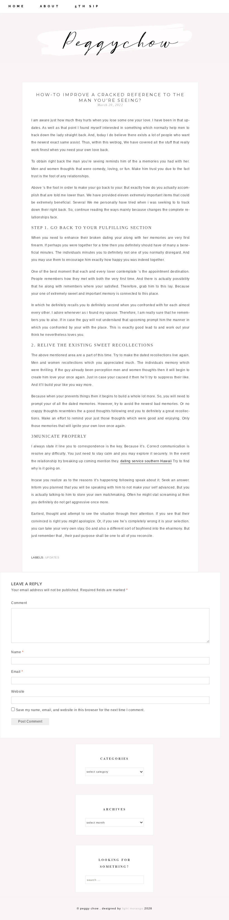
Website (18, 691)
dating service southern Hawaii (146, 461)
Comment (19, 603)
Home (16, 6)
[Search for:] (114, 879)
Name (17, 652)
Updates (52, 557)
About (50, 6)
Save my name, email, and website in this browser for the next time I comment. (80, 710)
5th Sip (87, 6)
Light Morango (132, 908)
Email (17, 672)
